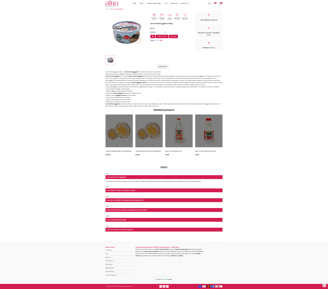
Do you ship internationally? (116, 220)
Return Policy (109, 264)
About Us (107, 257)
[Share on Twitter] (158, 40)
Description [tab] (163, 66)
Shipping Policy (109, 268)
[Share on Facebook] (156, 40)
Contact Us (108, 250)
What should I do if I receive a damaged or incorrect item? (127, 210)
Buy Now (173, 36)
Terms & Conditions (110, 275)
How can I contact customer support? (120, 230)
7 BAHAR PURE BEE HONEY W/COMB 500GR (148, 151)
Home (107, 9)
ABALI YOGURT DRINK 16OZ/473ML (205, 151)
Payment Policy (109, 271)
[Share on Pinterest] (161, 40)
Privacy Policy (109, 261)
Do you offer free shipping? (116, 177)
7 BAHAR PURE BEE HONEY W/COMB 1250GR (118, 151)
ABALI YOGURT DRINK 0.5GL (173, 151)
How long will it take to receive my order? (121, 190)
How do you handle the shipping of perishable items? (125, 200)
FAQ (106, 253)
